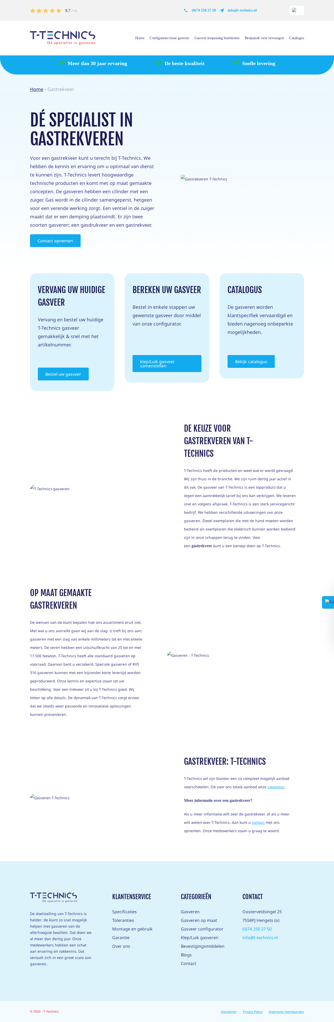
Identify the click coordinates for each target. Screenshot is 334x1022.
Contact (188, 963)
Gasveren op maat (199, 920)
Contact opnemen (55, 241)
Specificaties (124, 912)
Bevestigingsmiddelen (202, 946)
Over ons (121, 946)
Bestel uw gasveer (63, 374)
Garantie (120, 937)
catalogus (275, 786)
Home (140, 38)
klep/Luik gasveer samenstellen (157, 364)
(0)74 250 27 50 (204, 10)
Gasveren (190, 912)
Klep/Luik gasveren (199, 937)
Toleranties (123, 920)
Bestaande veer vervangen (264, 38)
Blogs (186, 955)
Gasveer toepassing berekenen (217, 38)
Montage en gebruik (132, 929)
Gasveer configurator (202, 929)
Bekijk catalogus (251, 361)
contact (258, 822)
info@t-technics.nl (242, 10)
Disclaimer (229, 1011)
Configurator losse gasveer (169, 38)
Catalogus (296, 38)
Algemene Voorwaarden (286, 1011)
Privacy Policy (253, 1011)
